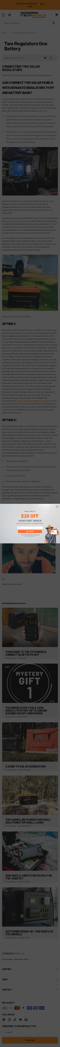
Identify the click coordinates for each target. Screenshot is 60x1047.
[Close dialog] (57, 506)
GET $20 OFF (30, 531)
